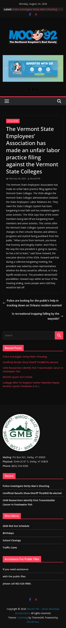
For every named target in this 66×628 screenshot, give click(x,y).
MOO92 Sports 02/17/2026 (17, 377)
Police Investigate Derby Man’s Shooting (35, 9)
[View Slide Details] (33, 68)
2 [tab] (33, 89)
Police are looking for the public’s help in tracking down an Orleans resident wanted (34, 303)
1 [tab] (29, 89)
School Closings (12, 540)
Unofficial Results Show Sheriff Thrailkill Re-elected (30, 362)
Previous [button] (6, 70)
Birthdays (8, 533)
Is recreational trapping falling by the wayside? (35, 316)
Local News (12, 121)
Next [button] (59, 70)
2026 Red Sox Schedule (16, 526)
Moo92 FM (35, 178)
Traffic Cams (10, 547)
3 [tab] (37, 89)
